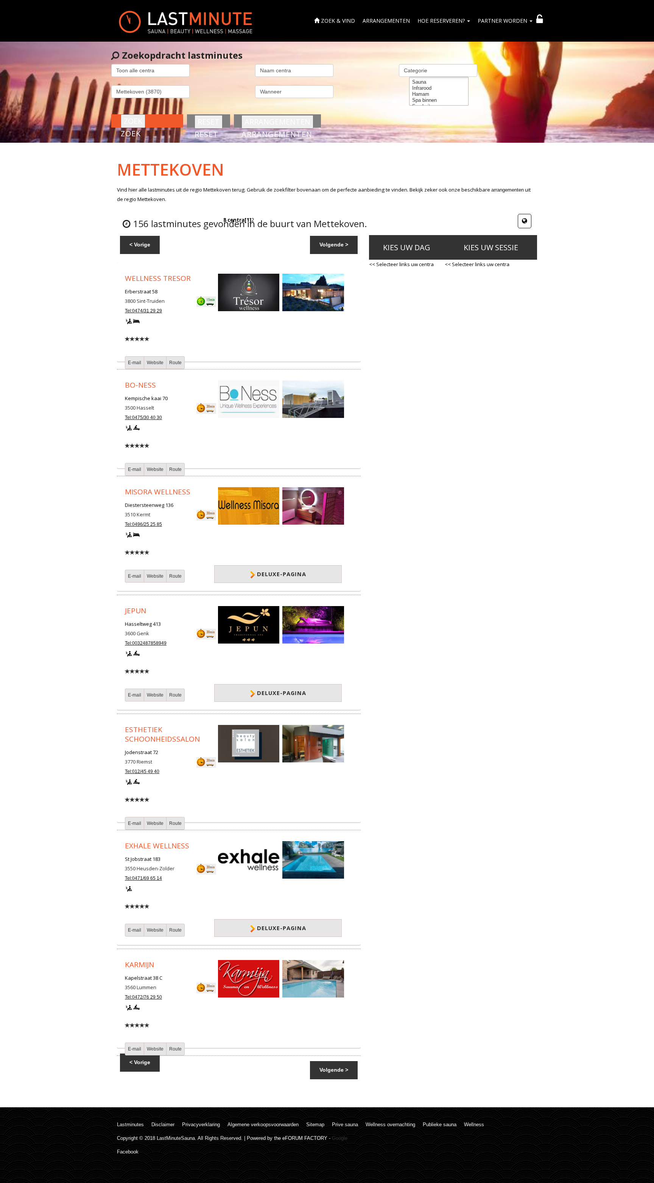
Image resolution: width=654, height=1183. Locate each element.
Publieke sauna (439, 1124)
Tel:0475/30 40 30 (143, 417)
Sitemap (315, 1124)
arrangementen (507, 190)
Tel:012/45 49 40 (142, 771)
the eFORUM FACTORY (300, 1138)
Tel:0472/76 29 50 (143, 997)
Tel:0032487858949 (146, 643)
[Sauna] (438, 82)
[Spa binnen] (438, 100)
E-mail (134, 362)
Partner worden (503, 20)
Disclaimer (162, 1124)
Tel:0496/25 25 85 (143, 524)
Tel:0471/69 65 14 (143, 878)
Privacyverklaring (201, 1124)
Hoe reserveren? (441, 20)
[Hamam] (438, 94)
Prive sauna (345, 1124)
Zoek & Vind (337, 20)
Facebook (128, 1152)
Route (175, 362)
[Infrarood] (438, 88)
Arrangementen (386, 20)
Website (155, 362)
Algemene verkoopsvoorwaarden (263, 1124)
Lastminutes (130, 1124)
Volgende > (333, 245)
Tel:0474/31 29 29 (143, 310)
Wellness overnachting (390, 1124)
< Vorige (139, 245)
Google (339, 1138)
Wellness (474, 1124)
